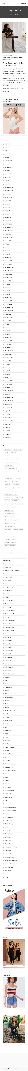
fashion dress (15, 481)
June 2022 (7, 287)
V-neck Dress (8, 840)
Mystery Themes (19, 1068)
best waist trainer (9, 465)
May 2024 (7, 210)
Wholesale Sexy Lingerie (11, 860)
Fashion (7, 633)
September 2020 (9, 357)
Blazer (6, 583)
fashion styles (8, 487)
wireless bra (7, 552)
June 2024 (7, 207)
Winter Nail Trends (9, 867)
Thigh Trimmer (8, 820)
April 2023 (7, 254)
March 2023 (8, 257)
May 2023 (7, 250)
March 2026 (8, 157)
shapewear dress (9, 767)
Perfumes (7, 740)
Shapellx (6, 937)
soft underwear (9, 787)
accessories (7, 449)
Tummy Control (9, 834)
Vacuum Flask (8, 844)
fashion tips (17, 487)
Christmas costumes (10, 600)
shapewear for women (10, 523)
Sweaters (7, 814)
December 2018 (9, 397)
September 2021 (9, 317)
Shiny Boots (13, 88)
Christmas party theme (10, 613)
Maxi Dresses (8, 723)
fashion (6, 481)
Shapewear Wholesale (10, 770)
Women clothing (17, 552)
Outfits (6, 734)
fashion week (6, 59)
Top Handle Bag (9, 824)
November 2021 (9, 310)
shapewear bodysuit (10, 764)
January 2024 (8, 224)
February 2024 (8, 220)
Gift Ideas (7, 677)
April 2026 (7, 154)
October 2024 (8, 194)
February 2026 (8, 160)
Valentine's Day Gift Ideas (11, 847)
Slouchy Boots (20, 88)
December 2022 (9, 267)
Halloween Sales (9, 697)
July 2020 (7, 364)
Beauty (4, 57)
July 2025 (7, 180)
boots (8, 88)
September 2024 (9, 197)
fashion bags (8, 637)
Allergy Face (8, 567)
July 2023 (7, 244)
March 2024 (8, 217)
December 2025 (9, 167)
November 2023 (9, 230)
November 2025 (9, 170)
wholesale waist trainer (10, 548)
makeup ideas (15, 500)
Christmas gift (8, 607)
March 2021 (8, 337)
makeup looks (8, 503)
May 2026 (7, 150)
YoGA (6, 877)
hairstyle (7, 500)
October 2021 (8, 314)
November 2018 (9, 400)
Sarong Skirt (8, 754)
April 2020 (7, 374)
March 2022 (8, 297)
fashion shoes (8, 657)
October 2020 (8, 354)
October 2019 (8, 394)
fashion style (16, 484)
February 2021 (8, 340)
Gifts (6, 680)
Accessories (8, 563)
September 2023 (9, 237)
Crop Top (7, 617)
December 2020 (9, 347)
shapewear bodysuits (10, 516)
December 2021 (9, 307)
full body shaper (19, 497)
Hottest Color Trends (10, 710)
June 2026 (7, 147)
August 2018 (8, 411)
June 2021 (7, 327)
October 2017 (8, 417)
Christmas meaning (10, 610)
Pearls (6, 737)
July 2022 (7, 284)
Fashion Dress (8, 640)
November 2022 (9, 270)
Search (23, 3)
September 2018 (9, 407)
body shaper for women (10, 475)
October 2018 (8, 404)
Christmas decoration (10, 603)
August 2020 (8, 360)
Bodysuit (7, 593)
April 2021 (7, 334)
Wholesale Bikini (9, 854)
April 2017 (7, 431)
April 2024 (7, 214)
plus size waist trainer (10, 513)
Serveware (7, 757)
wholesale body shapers (10, 542)
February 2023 (8, 260)
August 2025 (8, 177)
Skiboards (7, 780)
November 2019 (9, 390)
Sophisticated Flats (9, 790)
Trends (6, 827)
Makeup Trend (18, 503)
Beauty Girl (13, 452)
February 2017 (8, 437)
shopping (7, 777)
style (6, 800)
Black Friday (8, 580)
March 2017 (8, 434)
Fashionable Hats (9, 667)
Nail (6, 727)
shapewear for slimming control (12, 519)
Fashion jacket (8, 647)
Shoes (6, 774)
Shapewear (8, 760)
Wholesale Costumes (10, 857)
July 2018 (7, 414)
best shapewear (8, 455)
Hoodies (7, 707)
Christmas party (8, 478)
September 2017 (9, 421)
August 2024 (8, 200)
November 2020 (9, 350)
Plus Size (7, 744)
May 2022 (7, 290)
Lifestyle (7, 713)
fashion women (8, 497)
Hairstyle (7, 690)
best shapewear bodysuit (10, 459)
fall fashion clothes (9, 630)
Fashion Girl (7, 643)
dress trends (18, 478)
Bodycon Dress (8, 590)
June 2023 (7, 247)
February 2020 (8, 380)
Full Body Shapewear (10, 673)
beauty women (10, 57)
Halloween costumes (10, 693)
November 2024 (9, 190)
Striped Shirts (8, 797)
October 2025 (8, 174)
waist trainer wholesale (10, 539)
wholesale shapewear (10, 545)
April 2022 (7, 294)
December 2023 (9, 227)
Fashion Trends (18, 57)
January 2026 (8, 164)
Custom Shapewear (10, 620)
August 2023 (8, 240)
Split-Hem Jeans (9, 794)
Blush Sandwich (9, 587)
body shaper (18, 471)
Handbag (7, 700)
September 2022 (9, 277)
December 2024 (9, 187)
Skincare (7, 784)
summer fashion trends (10, 807)
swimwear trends (9, 817)
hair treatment (8, 687)
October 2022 (8, 274)
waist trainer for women (10, 536)
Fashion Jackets (9, 650)
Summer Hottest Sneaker (11, 810)
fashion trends (8, 491)
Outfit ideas (8, 730)
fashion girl (7, 484)
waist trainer (8, 850)
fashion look (8, 653)
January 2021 (8, 344)
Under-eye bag (8, 837)
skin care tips (8, 529)
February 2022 (8, 300)
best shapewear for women (11, 462)
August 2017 (8, 424)
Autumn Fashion (17, 449)
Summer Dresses (9, 804)
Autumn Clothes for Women (12, 570)
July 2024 (7, 204)
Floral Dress (8, 670)
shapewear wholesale (10, 526)
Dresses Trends (9, 623)
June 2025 (7, 184)
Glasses (7, 683)
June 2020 (7, 367)
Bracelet (7, 597)
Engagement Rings (9, 627)
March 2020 (8, 377)
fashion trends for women (10, 494)
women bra (7, 874)
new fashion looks (9, 510)
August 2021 (8, 320)
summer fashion (8, 532)
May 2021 (7, 330)
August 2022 (8, 280)
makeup (7, 717)
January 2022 (8, 304)
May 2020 (7, 370)
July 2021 (7, 324)
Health (6, 703)
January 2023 (8, 264)
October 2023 (8, 234)
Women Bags (8, 870)
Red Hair (7, 750)
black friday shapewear (10, 468)
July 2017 (7, 427)
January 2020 (8, 384)
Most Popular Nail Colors (10, 507)
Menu (4, 3)
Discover (5, 91)
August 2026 (8, 144)
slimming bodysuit (18, 529)
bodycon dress (8, 471)
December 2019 (9, 387)
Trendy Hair (7, 830)
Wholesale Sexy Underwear (11, 864)
